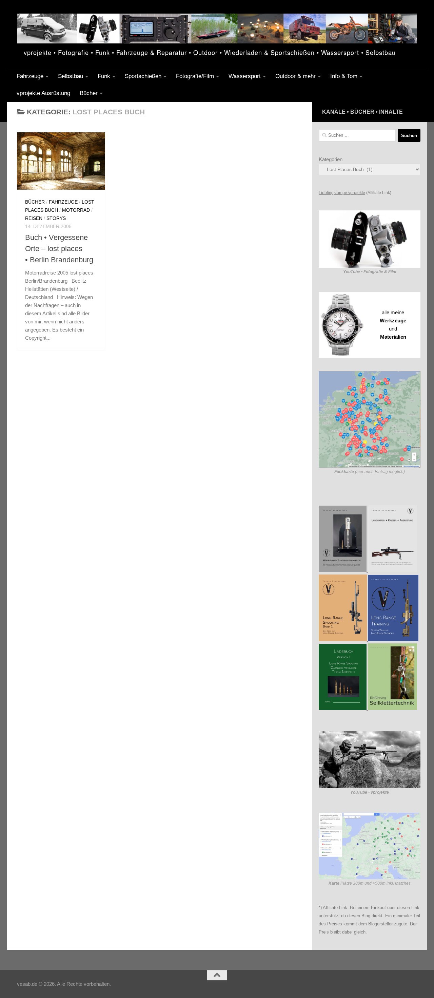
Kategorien (330, 159)
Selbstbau (70, 76)
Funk (104, 76)
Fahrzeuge (30, 76)
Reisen (33, 218)
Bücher (89, 93)
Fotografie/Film (195, 76)
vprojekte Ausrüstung (43, 93)
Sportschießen (143, 76)
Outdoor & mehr (295, 76)
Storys (56, 218)
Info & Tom (343, 76)
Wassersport (245, 76)
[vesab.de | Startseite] (217, 28)
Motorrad (76, 210)
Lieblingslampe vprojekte (342, 192)
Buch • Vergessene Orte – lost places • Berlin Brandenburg (59, 248)
